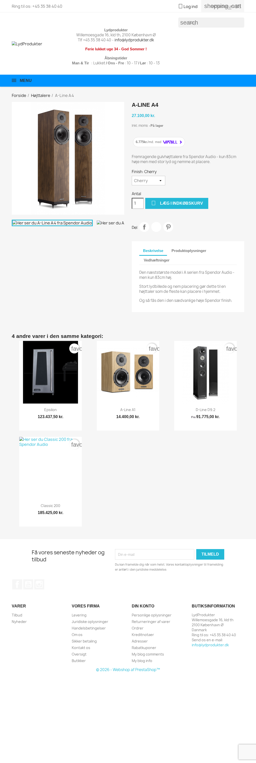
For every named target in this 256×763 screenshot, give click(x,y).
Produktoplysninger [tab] (189, 250)
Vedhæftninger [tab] (157, 260)
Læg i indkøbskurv (177, 203)
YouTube (28, 584)
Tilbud (17, 615)
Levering (79, 615)
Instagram (39, 584)
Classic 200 (50, 505)
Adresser (140, 641)
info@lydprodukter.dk (134, 40)
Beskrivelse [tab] (153, 250)
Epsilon (50, 409)
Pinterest (168, 227)
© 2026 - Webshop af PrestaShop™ (128, 669)
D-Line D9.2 (205, 409)
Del (144, 227)
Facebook (17, 584)
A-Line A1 (128, 409)
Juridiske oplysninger (90, 621)
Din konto (143, 606)
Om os (77, 634)
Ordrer (138, 628)
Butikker (79, 660)
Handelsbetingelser (89, 628)
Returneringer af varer (151, 621)
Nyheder (19, 621)
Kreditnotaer (143, 634)
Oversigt (79, 654)
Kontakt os (81, 647)
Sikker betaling (84, 641)
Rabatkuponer (144, 647)
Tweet (156, 227)
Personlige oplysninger (152, 615)
